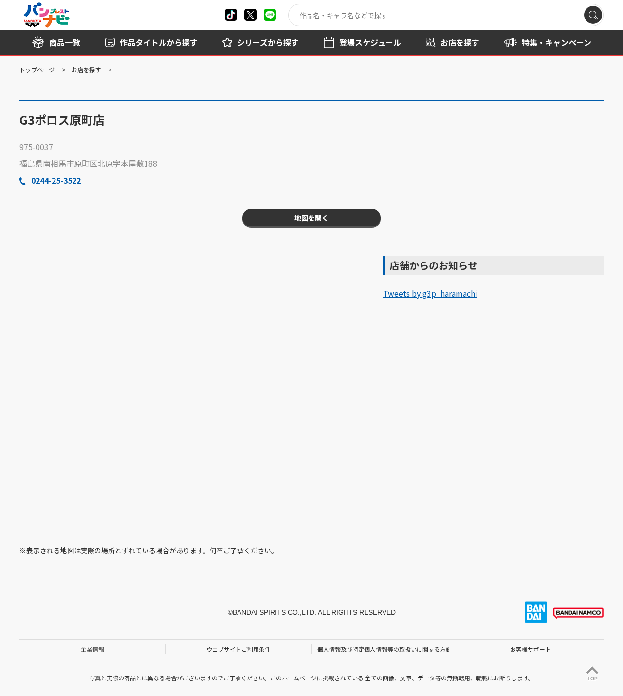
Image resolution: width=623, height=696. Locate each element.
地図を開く (311, 218)
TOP (592, 678)
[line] (269, 14)
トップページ (37, 69)
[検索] (593, 15)
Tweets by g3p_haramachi (430, 293)
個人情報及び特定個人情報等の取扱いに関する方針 (384, 649)
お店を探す (86, 69)
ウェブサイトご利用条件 (238, 649)
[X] (230, 14)
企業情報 (92, 649)
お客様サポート (530, 649)
